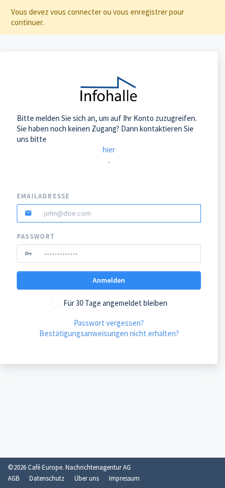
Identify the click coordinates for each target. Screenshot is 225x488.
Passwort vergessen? (109, 323)
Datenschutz (46, 478)
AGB (13, 478)
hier (109, 149)
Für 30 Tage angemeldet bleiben (115, 303)
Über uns (86, 478)
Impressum (124, 478)
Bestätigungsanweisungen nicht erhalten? (109, 333)
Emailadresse (43, 196)
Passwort (36, 236)
